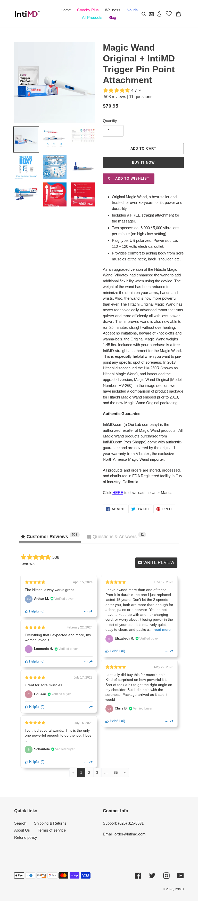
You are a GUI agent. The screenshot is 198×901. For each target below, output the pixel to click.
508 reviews (115, 96)
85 (116, 772)
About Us (22, 830)
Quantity (110, 120)
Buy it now (143, 162)
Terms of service (52, 830)
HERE (117, 492)
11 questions (140, 96)
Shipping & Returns (50, 823)
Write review (158, 562)
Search (20, 823)
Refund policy (25, 837)
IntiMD (179, 889)
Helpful (33, 611)
